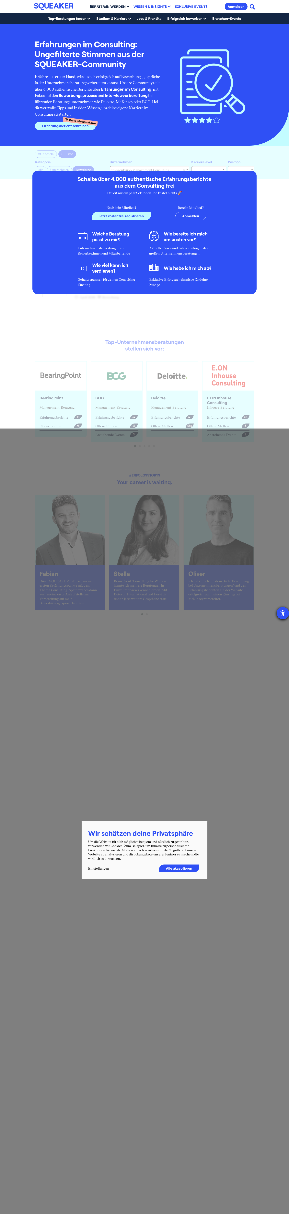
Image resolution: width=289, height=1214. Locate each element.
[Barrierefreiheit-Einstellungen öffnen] (283, 613)
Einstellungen (98, 868)
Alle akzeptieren (179, 868)
